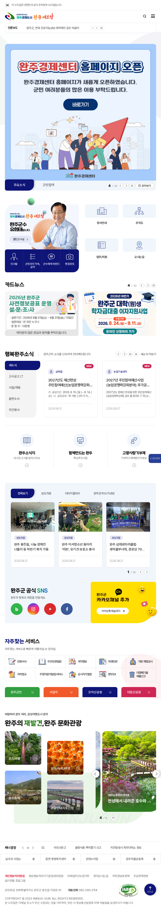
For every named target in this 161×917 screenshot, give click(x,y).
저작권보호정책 (121, 876)
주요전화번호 (141, 876)
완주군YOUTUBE (104, 493)
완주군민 (16, 692)
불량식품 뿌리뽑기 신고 (59, 847)
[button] (93, 28)
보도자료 (46, 493)
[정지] (101, 28)
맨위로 (150, 892)
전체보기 (23, 493)
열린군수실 (19, 239)
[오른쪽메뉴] (153, 16)
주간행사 (14, 410)
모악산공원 (95, 692)
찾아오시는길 (100, 876)
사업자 (53, 692)
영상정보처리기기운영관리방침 (46, 876)
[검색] (144, 16)
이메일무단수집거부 (78, 876)
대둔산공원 (134, 692)
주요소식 (19, 185)
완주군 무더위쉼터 (131, 847)
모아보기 (146, 185)
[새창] (17, 609)
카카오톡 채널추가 (111, 611)
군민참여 (48, 185)
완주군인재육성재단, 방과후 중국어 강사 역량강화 (54, 28)
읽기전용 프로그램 (15, 881)
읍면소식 (14, 399)
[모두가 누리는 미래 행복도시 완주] (29, 16)
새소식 (13, 365)
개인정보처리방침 (15, 876)
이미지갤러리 (72, 493)
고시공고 (14, 376)
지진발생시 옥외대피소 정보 (97, 847)
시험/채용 (15, 387)
